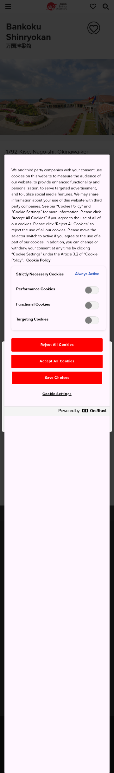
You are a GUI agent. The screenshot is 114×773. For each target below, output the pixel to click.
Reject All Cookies (57, 345)
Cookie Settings (57, 394)
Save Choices (57, 378)
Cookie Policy (38, 260)
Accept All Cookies (57, 361)
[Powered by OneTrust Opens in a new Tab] (82, 412)
